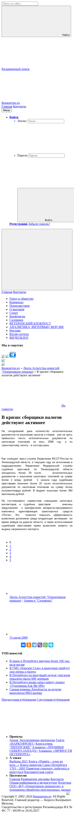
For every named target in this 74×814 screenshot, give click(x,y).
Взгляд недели (19, 334)
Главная (7, 106)
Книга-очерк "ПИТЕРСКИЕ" (31, 745)
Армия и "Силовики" (38, 600)
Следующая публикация (53, 699)
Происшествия (19, 305)
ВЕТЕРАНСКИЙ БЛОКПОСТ (30, 323)
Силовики (16, 320)
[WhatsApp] (45, 645)
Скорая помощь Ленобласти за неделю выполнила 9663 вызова (35, 691)
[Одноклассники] (28, 645)
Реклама (15, 330)
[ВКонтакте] (23, 645)
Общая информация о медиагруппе (33, 782)
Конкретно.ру (42, 796)
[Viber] (39, 645)
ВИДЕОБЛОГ (19, 337)
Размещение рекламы (35, 779)
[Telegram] (34, 645)
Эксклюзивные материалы (37, 740)
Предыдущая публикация (19, 699)
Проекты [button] (15, 736)
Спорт (13, 312)
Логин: (22, 121)
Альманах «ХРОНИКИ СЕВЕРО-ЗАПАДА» (36, 749)
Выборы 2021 (18, 761)
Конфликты (17, 316)
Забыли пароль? (39, 224)
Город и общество (21, 298)
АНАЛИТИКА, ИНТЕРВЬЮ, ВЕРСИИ (36, 327)
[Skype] (51, 645)
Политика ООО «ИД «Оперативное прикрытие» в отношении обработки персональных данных (40, 786)
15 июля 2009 (18, 637)
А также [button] (15, 757)
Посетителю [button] (18, 775)
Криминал (16, 302)
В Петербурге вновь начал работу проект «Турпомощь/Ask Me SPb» (37, 684)
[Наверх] (31, 730)
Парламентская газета (38, 772)
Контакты (19, 106)
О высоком (16, 309)
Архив (13, 740)
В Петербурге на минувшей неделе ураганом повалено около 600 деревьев (39, 676)
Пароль (22, 155)
